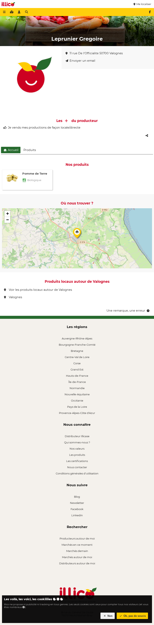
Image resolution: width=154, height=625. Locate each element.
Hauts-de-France (77, 375)
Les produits (77, 454)
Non (109, 615)
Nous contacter (77, 467)
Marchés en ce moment (77, 544)
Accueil (12, 150)
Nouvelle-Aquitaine (77, 394)
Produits (29, 150)
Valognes (15, 297)
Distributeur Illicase (77, 436)
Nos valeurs (77, 448)
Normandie (77, 388)
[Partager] (147, 135)
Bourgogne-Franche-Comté (77, 344)
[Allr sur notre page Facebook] (150, 12)
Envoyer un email (82, 60)
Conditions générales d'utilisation (77, 473)
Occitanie (77, 400)
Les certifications (77, 461)
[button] (77, 234)
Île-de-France (77, 381)
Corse (77, 363)
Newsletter (77, 502)
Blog (77, 496)
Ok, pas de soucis (134, 615)
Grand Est (77, 369)
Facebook (77, 509)
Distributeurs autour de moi (77, 563)
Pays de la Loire (77, 406)
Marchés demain (77, 551)
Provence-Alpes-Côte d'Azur (77, 413)
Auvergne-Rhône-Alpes (77, 338)
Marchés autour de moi (77, 557)
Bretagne (77, 350)
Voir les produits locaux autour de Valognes (40, 290)
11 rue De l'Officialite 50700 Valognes (96, 53)
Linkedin (77, 515)
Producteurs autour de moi (77, 538)
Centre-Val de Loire (77, 357)
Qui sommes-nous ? (77, 442)
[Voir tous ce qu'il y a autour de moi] (11, 12)
